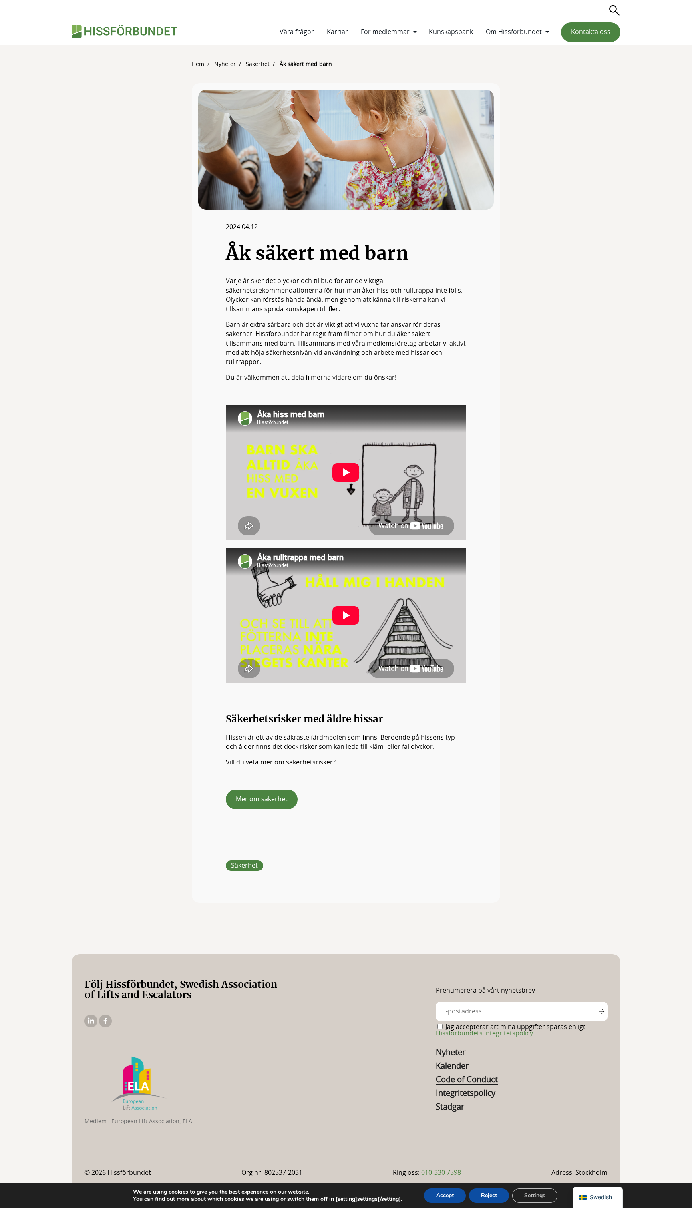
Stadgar (450, 1107)
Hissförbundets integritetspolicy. (485, 1033)
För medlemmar (385, 32)
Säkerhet (244, 865)
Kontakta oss (590, 32)
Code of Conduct (467, 1080)
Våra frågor (297, 32)
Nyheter (450, 1053)
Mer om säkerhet (262, 799)
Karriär (337, 32)
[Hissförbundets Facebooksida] (105, 1025)
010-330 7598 (441, 1173)
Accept (445, 1195)
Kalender (452, 1066)
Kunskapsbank (451, 32)
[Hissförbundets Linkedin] (91, 1025)
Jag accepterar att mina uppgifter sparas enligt (510, 1030)
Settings (534, 1195)
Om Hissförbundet (514, 32)
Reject (489, 1195)
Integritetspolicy (465, 1093)
